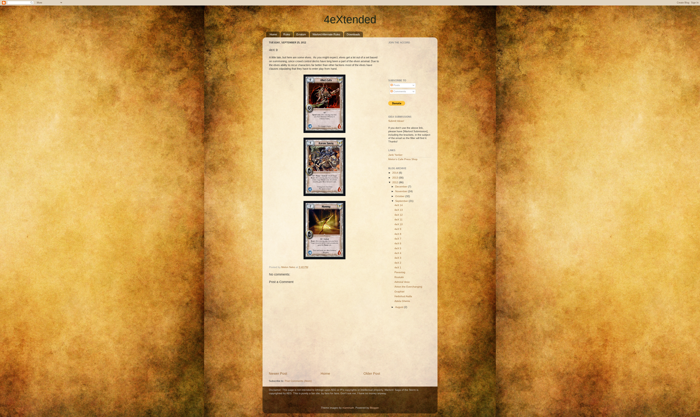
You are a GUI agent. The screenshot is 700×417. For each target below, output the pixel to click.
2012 (395, 182)
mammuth (348, 407)
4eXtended (350, 19)
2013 (395, 177)
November (401, 191)
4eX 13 (398, 210)
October (400, 196)
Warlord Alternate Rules (326, 34)
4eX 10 (398, 224)
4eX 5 (397, 248)
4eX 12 (398, 215)
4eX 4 (397, 253)
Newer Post (278, 373)
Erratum (301, 34)
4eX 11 (398, 219)
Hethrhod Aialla (403, 296)
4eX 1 (397, 267)
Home (273, 34)
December (401, 186)
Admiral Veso (402, 282)
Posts (396, 85)
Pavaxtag (399, 272)
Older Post (371, 373)
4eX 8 (397, 234)
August (399, 307)
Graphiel (399, 291)
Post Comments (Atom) (298, 381)
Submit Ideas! (396, 121)
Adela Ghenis (402, 301)
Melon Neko (288, 267)
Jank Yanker (395, 155)
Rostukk (399, 277)
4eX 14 (398, 205)
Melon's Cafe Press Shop (402, 159)
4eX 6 (397, 243)
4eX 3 (397, 258)
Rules (286, 34)
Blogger (374, 407)
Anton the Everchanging (408, 286)
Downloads (353, 34)
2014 (395, 172)
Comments (399, 91)
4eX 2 (397, 262)
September (402, 201)
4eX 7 (397, 238)
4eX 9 (397, 229)
